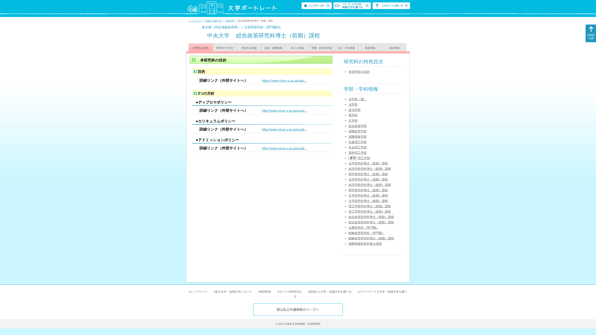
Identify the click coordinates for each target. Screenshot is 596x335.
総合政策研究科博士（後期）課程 (371, 222)
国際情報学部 (358, 136)
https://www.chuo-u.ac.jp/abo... (284, 80)
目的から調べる (213, 21)
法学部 (353, 104)
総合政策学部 (358, 126)
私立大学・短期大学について (233, 291)
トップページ (196, 21)
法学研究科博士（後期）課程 (368, 179)
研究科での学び (225, 48)
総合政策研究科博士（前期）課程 (371, 217)
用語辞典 (265, 291)
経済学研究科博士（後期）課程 (370, 185)
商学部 (353, 115)
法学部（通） (358, 99)
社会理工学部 (358, 147)
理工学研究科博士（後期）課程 (370, 211)
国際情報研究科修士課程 (365, 243)
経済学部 (355, 110)
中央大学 (229, 21)
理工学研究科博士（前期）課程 (370, 206)
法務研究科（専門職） (364, 227)
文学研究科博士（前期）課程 (368, 195)
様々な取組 (297, 48)
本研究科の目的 (359, 72)
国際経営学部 (358, 131)
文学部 (353, 120)
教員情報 (370, 48)
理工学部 (364, 158)
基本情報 (394, 48)
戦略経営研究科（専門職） (367, 233)
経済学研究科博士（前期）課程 (370, 169)
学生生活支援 (249, 48)
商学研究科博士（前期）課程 (368, 174)
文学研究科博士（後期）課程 (368, 201)
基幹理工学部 (358, 152)
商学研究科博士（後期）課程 (368, 190)
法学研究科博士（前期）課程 (368, 163)
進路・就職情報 (273, 48)
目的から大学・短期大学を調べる (331, 291)
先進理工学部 (358, 142)
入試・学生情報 (346, 48)
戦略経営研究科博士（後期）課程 (371, 238)
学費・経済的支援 (322, 48)
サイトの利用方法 (290, 291)
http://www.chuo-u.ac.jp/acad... (284, 110)
